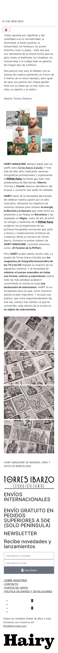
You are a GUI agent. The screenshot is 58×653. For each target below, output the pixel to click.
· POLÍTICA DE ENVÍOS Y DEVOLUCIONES (27, 591)
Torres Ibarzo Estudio (30, 167)
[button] (29, 26)
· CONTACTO (10, 584)
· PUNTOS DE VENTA (15, 587)
